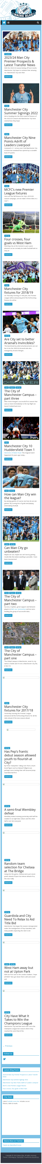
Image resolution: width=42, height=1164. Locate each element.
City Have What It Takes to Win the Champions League (18, 1019)
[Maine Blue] (4, 22)
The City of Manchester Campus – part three (20, 394)
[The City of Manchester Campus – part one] (21, 623)
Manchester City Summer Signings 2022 (21, 111)
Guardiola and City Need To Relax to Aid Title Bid (19, 919)
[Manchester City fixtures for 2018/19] (21, 262)
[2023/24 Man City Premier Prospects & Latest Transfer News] (21, 33)
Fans (6, 387)
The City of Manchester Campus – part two (20, 600)
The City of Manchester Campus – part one (20, 654)
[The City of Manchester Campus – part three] (21, 362)
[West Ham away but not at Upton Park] (21, 942)
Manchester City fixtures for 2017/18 (18, 708)
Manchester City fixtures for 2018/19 (18, 290)
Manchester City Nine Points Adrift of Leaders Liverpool (19, 141)
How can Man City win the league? (20, 496)
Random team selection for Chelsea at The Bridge (19, 867)
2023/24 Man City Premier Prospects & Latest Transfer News (19, 61)
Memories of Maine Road (12, 453)
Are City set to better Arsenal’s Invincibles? (19, 341)
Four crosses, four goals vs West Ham (17, 241)
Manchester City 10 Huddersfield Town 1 (19, 448)
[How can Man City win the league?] (21, 467)
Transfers (8, 54)
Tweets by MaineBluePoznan (12, 1145)
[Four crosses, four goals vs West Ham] (21, 213)
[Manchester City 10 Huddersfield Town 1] (21, 418)
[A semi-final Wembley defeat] (21, 784)
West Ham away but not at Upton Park (18, 969)
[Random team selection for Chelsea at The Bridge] (21, 833)
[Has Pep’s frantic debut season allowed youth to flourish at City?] (21, 730)
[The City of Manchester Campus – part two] (21, 571)
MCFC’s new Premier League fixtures (19, 191)
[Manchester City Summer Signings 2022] (21, 84)
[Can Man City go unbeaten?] (21, 517)
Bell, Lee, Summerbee (18, 609)
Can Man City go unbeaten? (16, 549)
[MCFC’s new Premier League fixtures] (21, 164)
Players (12, 387)
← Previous (7, 1046)
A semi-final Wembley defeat (20, 811)
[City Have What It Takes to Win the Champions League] (21, 991)
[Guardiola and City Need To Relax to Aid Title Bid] (21, 890)
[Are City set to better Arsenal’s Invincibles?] (21, 312)
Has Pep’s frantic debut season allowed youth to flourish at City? (20, 757)
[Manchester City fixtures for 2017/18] (21, 678)
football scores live (13, 1101)
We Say (7, 236)
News (6, 106)
